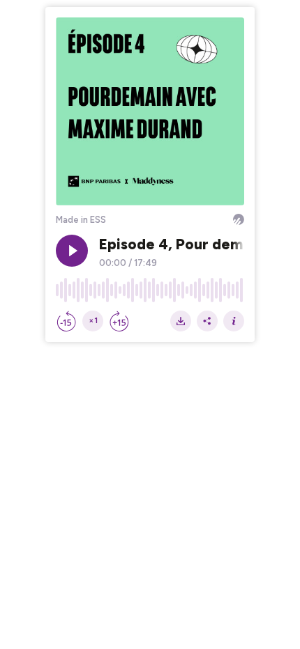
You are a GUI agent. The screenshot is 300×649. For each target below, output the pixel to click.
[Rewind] (66, 321)
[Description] (233, 321)
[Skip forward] (119, 321)
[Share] (207, 321)
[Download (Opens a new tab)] (180, 321)
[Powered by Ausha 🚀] (238, 219)
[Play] (72, 251)
